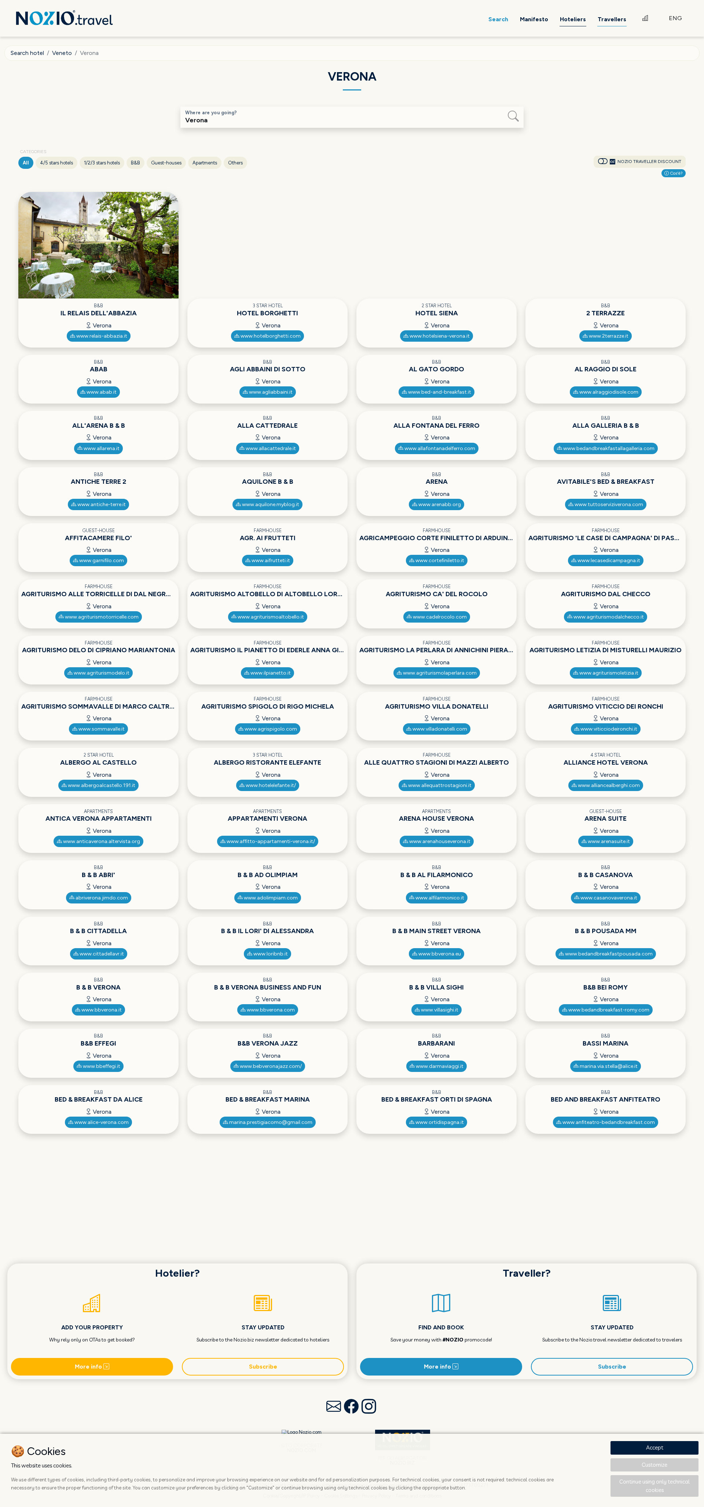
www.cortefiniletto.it (439, 560)
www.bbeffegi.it (101, 1066)
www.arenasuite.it (608, 841)
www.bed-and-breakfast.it (439, 392)
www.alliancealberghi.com (608, 785)
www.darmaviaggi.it (439, 1066)
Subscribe (263, 1366)
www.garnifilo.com (101, 560)
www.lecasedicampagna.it (608, 560)
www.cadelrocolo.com (439, 617)
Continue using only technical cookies (654, 1485)
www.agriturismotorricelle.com (101, 617)
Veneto (62, 52)
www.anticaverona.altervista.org (101, 841)
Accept (654, 1447)
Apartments (204, 163)
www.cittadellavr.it (101, 954)
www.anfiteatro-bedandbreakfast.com (608, 1122)
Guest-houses (166, 163)
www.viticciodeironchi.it (608, 729)
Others (235, 163)
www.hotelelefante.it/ (270, 785)
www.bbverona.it (101, 1010)
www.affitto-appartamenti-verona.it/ (270, 841)
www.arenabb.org (439, 504)
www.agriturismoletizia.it (608, 673)
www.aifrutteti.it (270, 560)
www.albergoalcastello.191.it (101, 785)
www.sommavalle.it (101, 729)
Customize (654, 1464)
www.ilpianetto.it (270, 673)
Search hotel (27, 52)
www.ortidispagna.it (439, 1122)
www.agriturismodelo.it (101, 673)
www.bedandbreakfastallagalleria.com (608, 448)
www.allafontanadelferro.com (439, 448)
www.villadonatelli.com (439, 729)
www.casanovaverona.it (608, 898)
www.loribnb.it (270, 954)
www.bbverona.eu (439, 954)
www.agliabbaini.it (270, 392)
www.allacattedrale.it (270, 448)
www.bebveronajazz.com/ (270, 1066)
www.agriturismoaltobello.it (270, 617)
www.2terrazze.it (608, 336)
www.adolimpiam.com (270, 898)
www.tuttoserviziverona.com (608, 504)
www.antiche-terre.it (101, 504)
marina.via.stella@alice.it (608, 1066)
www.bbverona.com (270, 1010)
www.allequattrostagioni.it (439, 785)
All (26, 163)
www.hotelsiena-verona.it (439, 336)
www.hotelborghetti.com (270, 336)
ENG (675, 18)
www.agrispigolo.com (270, 729)
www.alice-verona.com (101, 1122)
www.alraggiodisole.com (608, 392)
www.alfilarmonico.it (439, 898)
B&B (135, 163)
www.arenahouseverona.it (439, 841)
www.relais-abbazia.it (101, 336)
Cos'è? (676, 173)
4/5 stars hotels (56, 163)
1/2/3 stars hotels (102, 163)
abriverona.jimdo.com (101, 898)
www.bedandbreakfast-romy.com (608, 1010)
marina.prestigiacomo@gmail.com (270, 1122)
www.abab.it (101, 392)
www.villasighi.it (439, 1010)
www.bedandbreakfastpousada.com (608, 954)
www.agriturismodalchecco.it (608, 617)
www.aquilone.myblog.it (270, 504)
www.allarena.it (101, 448)
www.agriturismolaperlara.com (439, 673)
